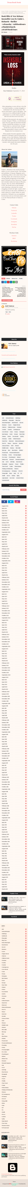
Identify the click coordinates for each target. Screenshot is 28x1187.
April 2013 (14, 886)
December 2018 (14, 725)
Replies (8, 314)
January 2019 (14, 722)
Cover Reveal (5, 431)
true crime (12, 478)
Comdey (4, 429)
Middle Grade (5, 448)
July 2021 (14, 651)
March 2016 (14, 803)
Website (14, 208)
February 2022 (14, 634)
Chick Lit (4, 427)
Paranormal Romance (14, 452)
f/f (18, 473)
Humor (9, 443)
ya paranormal (5, 480)
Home (2, 11)
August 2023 (14, 591)
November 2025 (14, 527)
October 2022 (14, 615)
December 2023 (14, 582)
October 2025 (14, 529)
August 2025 (14, 534)
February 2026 (14, 520)
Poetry (10, 454)
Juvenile (21, 443)
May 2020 (14, 684)
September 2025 (14, 532)
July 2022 (14, 622)
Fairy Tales (21, 434)
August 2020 (14, 677)
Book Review (15, 422)
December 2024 (14, 553)
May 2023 (14, 598)
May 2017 (14, 770)
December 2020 (14, 667)
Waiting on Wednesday (7, 468)
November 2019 (14, 698)
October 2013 (14, 872)
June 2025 (14, 539)
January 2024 (14, 579)
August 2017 (14, 763)
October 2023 (14, 587)
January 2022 (14, 637)
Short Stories (19, 461)
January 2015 (14, 836)
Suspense (11, 464)
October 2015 (14, 815)
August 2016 (14, 791)
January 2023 (14, 608)
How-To (4, 443)
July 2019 (14, 708)
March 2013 (14, 889)
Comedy (10, 429)
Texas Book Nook (14, 2)
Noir (9, 450)
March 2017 (14, 775)
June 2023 (14, 596)
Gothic (9, 438)
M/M (12, 445)
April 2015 (14, 829)
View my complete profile (14, 345)
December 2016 (14, 782)
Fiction (9, 436)
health (3, 475)
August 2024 (14, 563)
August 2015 (14, 820)
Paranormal (5, 452)
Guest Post (4, 441)
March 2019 (14, 717)
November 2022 (14, 613)
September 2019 (14, 703)
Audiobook (4, 420)
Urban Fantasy (18, 466)
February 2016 (14, 806)
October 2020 (14, 672)
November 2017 (14, 756)
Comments (7, 395)
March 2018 (14, 746)
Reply (7, 311)
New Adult (18, 448)
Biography (11, 420)
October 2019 (14, 701)
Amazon (14, 235)
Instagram (14, 221)
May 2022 (14, 627)
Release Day (14, 278)
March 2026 (14, 518)
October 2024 (14, 558)
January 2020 (14, 694)
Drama (16, 431)
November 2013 (14, 870)
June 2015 (14, 825)
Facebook (14, 210)
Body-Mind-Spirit (6, 422)
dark (15, 473)
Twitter (14, 216)
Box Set (21, 422)
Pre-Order (4, 457)
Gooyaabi (14, 1185)
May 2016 (14, 798)
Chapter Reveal (16, 424)
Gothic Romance (17, 438)
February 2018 (14, 748)
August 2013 (14, 877)
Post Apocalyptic (17, 454)
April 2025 (14, 544)
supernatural (5, 478)
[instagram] (17, 501)
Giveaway (4, 438)
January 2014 (14, 865)
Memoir (17, 445)
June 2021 (14, 653)
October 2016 (14, 786)
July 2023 (14, 594)
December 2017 (14, 753)
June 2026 (14, 510)
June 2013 (14, 882)
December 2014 (14, 839)
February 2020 (14, 691)
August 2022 (14, 620)
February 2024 (14, 577)
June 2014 (14, 853)
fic (21, 473)
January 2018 (14, 751)
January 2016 (14, 808)
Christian (19, 427)
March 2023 (14, 603)
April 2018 (14, 744)
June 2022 (14, 625)
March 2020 (14, 689)
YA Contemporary (6, 471)
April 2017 (14, 772)
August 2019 (14, 706)
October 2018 (14, 729)
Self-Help (12, 461)
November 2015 (14, 813)
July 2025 (14, 537)
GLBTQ (22, 436)
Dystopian (22, 431)
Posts (5, 394)
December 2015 (14, 810)
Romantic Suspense (20, 459)
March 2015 (14, 832)
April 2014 (14, 858)
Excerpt (16, 434)
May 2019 (14, 713)
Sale (3, 461)
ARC (3, 418)
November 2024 (14, 556)
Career (9, 424)
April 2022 (14, 629)
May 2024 (14, 570)
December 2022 (14, 610)
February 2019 (14, 720)
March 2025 (14, 546)
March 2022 (14, 632)
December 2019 (14, 696)
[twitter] (11, 501)
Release (19, 457)
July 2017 (14, 765)
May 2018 (14, 741)
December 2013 (14, 867)
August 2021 (14, 648)
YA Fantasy (14, 471)
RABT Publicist (9, 306)
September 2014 (14, 846)
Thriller (7, 11)
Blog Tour (18, 420)
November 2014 (14, 841)
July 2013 (14, 879)
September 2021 (14, 646)
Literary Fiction (5, 445)
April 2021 (14, 658)
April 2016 (14, 801)
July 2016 (14, 794)
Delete (10, 311)
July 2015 (14, 822)
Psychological (12, 457)
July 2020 (14, 679)
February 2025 (14, 549)
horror (8, 475)
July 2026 (14, 508)
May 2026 (14, 513)
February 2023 (14, 606)
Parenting (4, 454)
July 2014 (14, 851)
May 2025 (14, 541)
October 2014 (14, 844)
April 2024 (14, 572)
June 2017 (14, 767)
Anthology (18, 418)
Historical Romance (19, 441)
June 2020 (14, 682)
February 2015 (14, 834)
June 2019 (14, 710)
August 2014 (14, 848)
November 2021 (14, 641)
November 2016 (14, 784)
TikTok (14, 227)
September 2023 (14, 589)
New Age (4, 450)
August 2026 (14, 506)
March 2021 (14, 660)
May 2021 (14, 656)
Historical (11, 441)
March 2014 (14, 860)
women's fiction (19, 478)
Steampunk (4, 464)
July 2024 (14, 565)
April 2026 (14, 515)
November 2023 (14, 584)
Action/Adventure (10, 418)
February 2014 (14, 863)
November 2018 (14, 727)
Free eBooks (15, 436)
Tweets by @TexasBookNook (9, 355)
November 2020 (14, 670)
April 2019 (14, 715)
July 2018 (14, 736)
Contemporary (16, 429)
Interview (15, 443)
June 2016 (14, 796)
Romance (12, 459)
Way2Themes (15, 1183)
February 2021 (14, 663)
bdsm (10, 473)
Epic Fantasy (5, 434)
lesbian (13, 475)
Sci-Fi (7, 461)
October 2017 (14, 758)
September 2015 (14, 817)
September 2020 (14, 675)
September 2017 (14, 760)
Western (16, 468)
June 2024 (14, 568)
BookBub (14, 224)
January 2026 (14, 522)
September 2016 (14, 789)
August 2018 (14, 734)
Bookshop (14, 241)
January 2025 (14, 551)
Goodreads (14, 219)
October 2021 (14, 644)
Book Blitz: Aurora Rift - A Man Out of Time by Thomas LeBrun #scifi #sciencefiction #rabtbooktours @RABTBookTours (16, 900)
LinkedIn (14, 213)
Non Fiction (14, 450)
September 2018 (14, 732)
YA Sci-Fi (20, 471)
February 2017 (14, 777)
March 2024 (14, 575)
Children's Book (11, 427)
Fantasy (4, 436)
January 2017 (14, 779)
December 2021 (14, 639)
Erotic (11, 434)
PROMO (8, 278)
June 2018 (14, 739)
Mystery (12, 448)
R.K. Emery (4, 32)
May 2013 (14, 884)
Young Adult (4, 473)
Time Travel (5, 466)
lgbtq (18, 475)
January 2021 (14, 665)
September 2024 (14, 560)
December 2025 (14, 525)
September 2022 (14, 618)
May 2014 (14, 855)
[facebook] (4, 501)
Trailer (11, 466)
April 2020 (14, 687)
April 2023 (14, 601)
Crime (11, 431)
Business (4, 424)
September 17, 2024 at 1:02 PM (11, 307)
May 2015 (14, 827)
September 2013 (14, 875)
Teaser (16, 464)
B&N (14, 238)
